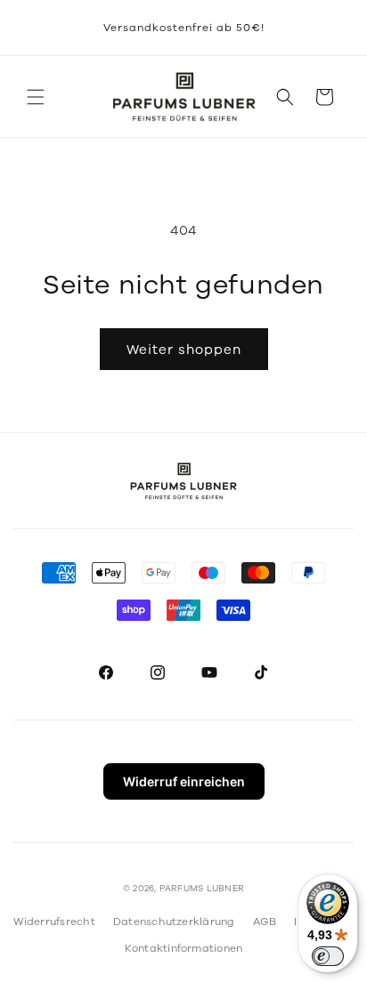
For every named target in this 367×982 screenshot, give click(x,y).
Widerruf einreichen (184, 781)
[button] (35, 97)
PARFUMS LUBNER (201, 888)
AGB (265, 921)
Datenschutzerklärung (174, 921)
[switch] (328, 956)
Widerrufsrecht (53, 921)
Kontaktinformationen (184, 948)
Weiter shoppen (183, 349)
